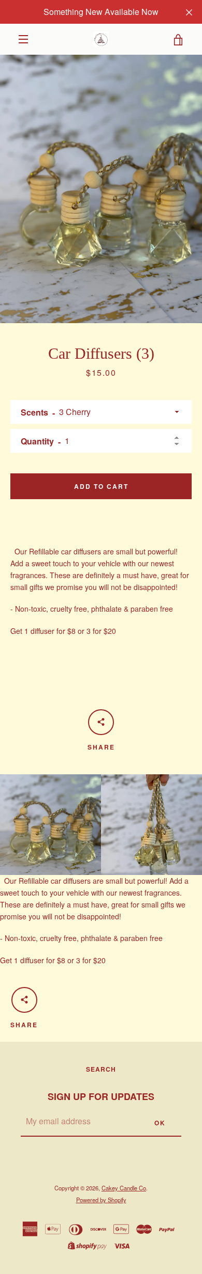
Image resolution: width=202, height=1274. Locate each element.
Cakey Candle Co (124, 1188)
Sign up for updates (101, 1096)
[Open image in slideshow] (101, 189)
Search (101, 1069)
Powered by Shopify (101, 1200)
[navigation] (23, 39)
